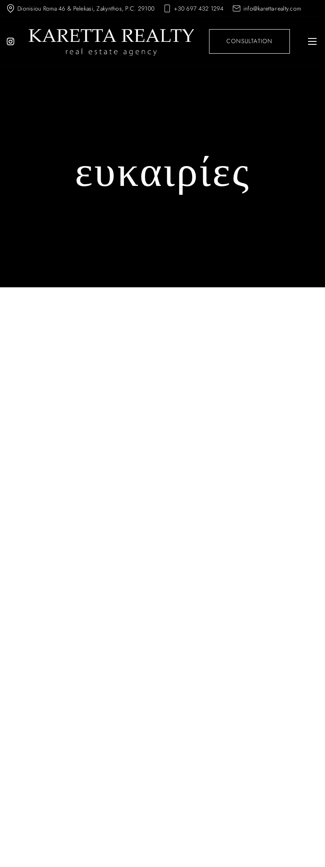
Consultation (249, 41)
